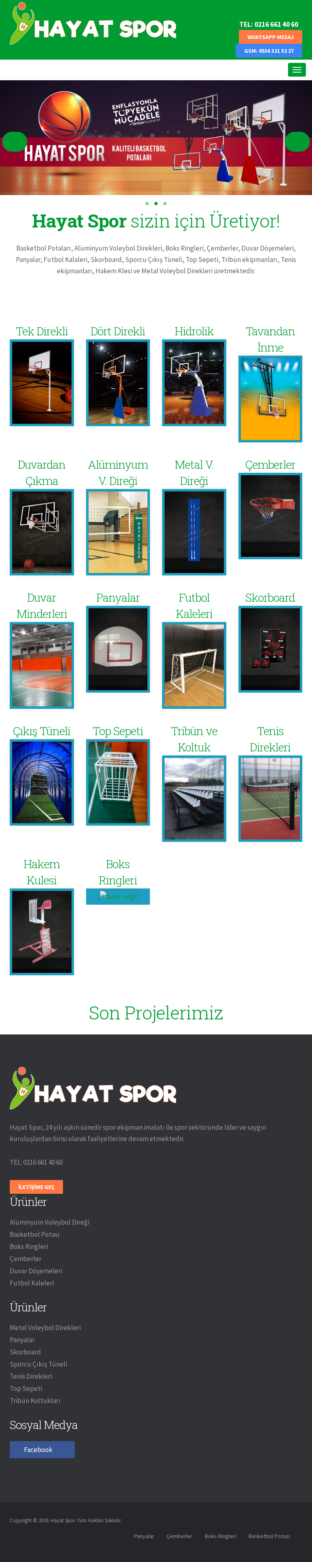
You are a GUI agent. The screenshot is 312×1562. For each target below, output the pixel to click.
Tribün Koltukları (35, 1400)
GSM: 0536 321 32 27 (269, 50)
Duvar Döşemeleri (36, 1270)
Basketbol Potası (35, 1234)
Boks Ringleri (29, 1246)
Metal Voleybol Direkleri (45, 1327)
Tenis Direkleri (31, 1376)
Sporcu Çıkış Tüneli (38, 1364)
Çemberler (25, 1258)
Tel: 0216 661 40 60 (268, 24)
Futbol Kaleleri (32, 1283)
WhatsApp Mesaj (270, 37)
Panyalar (22, 1339)
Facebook (38, 1449)
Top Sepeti (26, 1388)
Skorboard (25, 1351)
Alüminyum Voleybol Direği (49, 1222)
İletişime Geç (36, 1187)
